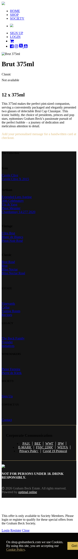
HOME (15, 11)
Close (26, 530)
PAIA (26, 443)
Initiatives (8, 346)
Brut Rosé (8, 262)
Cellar (6, 307)
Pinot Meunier (11, 208)
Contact (7, 420)
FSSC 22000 (44, 447)
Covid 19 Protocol (55, 451)
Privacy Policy (28, 451)
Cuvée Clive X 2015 (15, 179)
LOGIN (15, 37)
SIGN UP (16, 33)
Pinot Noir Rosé (12, 240)
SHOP (14, 14)
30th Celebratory (13, 200)
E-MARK (25, 447)
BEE (38, 443)
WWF (49, 443)
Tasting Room (11, 311)
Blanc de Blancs (12, 237)
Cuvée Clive (10, 175)
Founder (7, 342)
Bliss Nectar (10, 269)
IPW (61, 443)
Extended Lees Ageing (17, 197)
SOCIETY (17, 18)
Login (6, 530)
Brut (4, 265)
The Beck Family (13, 338)
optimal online (27, 492)
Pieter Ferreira (11, 369)
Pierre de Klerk (12, 373)
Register (15, 530)
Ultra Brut (8, 233)
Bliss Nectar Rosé (13, 273)
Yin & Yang (9, 204)
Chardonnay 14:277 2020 (18, 212)
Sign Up (7, 396)
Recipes (7, 315)
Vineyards (8, 303)
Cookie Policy (15, 549)
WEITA (62, 447)
